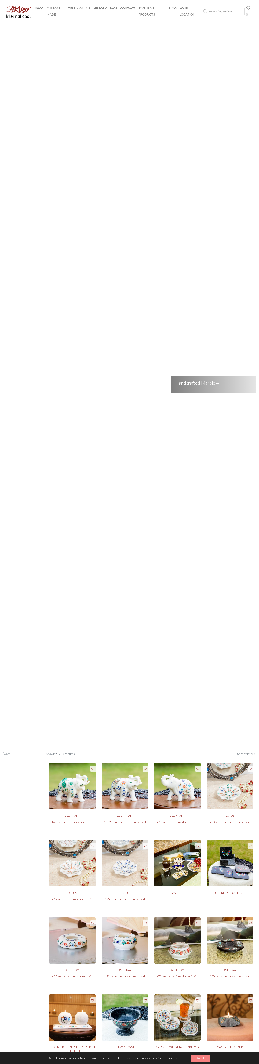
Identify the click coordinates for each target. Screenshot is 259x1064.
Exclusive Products (146, 11)
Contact (127, 8)
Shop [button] (39, 8)
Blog (172, 8)
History (100, 8)
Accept (200, 1058)
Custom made (53, 11)
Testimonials (79, 8)
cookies (118, 1058)
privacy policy (149, 1058)
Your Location (187, 11)
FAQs (113, 8)
